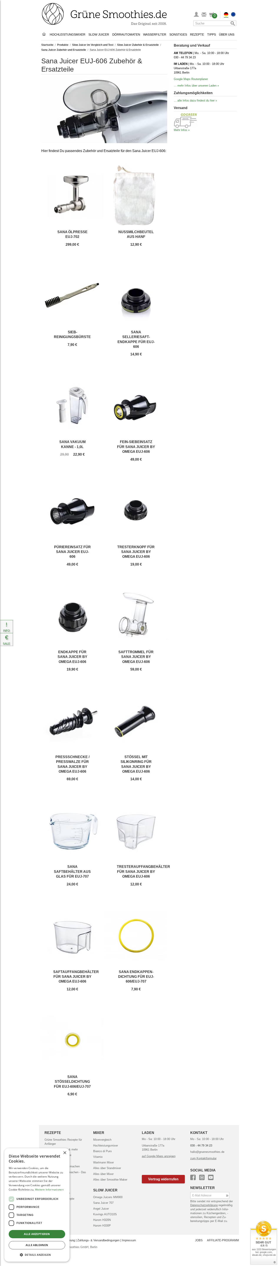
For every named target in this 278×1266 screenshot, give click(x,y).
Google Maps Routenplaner (191, 79)
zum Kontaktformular (203, 1158)
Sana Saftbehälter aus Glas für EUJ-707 (72, 871)
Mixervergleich (102, 1139)
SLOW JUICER (105, 1190)
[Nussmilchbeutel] (136, 195)
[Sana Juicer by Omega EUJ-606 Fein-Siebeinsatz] (136, 405)
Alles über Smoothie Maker (110, 1179)
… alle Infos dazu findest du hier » (195, 100)
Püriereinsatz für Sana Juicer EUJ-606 (72, 552)
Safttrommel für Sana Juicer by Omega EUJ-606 (136, 657)
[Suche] (232, 23)
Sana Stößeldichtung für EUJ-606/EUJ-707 (72, 1081)
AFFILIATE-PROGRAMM (223, 1240)
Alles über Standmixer (107, 1168)
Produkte (62, 44)
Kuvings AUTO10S (105, 1214)
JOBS (199, 1240)
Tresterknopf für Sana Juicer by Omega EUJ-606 (136, 552)
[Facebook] (193, 1176)
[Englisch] (233, 15)
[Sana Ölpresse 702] (72, 195)
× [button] (64, 1153)
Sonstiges (178, 34)
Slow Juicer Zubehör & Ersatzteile (138, 44)
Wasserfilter (154, 34)
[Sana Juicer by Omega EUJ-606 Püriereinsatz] (72, 510)
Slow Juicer (98, 34)
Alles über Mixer (103, 1174)
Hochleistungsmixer (67, 34)
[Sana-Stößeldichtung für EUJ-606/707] (72, 1040)
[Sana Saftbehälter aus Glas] (72, 830)
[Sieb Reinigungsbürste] (72, 296)
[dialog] (37, 1205)
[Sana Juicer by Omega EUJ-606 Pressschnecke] (72, 720)
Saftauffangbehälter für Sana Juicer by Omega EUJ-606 (76, 976)
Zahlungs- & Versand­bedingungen (98, 1240)
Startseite (47, 44)
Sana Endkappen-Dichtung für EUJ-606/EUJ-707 (136, 976)
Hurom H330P (102, 1225)
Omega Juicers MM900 (107, 1197)
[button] (163, 1179)
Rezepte (197, 34)
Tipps (211, 34)
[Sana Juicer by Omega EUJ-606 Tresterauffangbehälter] (136, 830)
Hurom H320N (102, 1220)
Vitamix (98, 1156)
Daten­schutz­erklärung (204, 1205)
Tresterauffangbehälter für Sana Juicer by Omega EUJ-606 (143, 871)
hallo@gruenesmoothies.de (207, 1151)
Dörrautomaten (126, 34)
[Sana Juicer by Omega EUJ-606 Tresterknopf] (136, 510)
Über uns (226, 34)
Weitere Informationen (49, 1189)
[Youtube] (210, 1176)
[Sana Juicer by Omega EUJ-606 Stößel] (136, 720)
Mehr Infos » (182, 130)
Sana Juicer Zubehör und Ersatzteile (63, 49)
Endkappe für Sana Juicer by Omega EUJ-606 (72, 657)
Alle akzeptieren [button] (37, 1234)
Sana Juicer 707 (103, 1202)
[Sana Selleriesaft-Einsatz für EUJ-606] (136, 296)
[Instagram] (202, 1176)
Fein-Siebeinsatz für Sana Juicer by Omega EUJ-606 (136, 446)
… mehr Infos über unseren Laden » (196, 85)
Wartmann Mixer (103, 1162)
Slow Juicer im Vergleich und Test (92, 44)
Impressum (129, 1240)
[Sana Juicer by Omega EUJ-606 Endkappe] (72, 615)
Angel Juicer (101, 1208)
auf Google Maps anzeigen (158, 1156)
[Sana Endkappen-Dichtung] (136, 935)
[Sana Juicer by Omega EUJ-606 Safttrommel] (136, 615)
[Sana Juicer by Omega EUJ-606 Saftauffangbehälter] (72, 935)
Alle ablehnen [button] (37, 1245)
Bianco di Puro (102, 1151)
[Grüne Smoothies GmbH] (45, 34)
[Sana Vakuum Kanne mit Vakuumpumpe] (72, 405)
